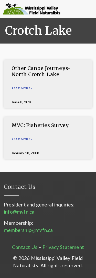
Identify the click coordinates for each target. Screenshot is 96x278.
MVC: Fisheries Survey (40, 125)
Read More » (22, 88)
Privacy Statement (63, 247)
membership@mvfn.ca (28, 230)
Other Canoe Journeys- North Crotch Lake (41, 71)
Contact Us (24, 247)
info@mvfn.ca (19, 212)
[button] (70, 9)
